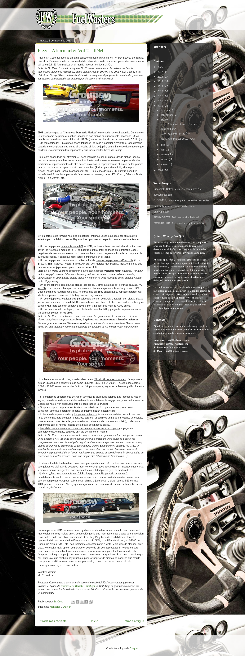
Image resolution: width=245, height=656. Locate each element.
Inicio (94, 621)
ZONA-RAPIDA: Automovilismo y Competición (179, 223)
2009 (161, 170)
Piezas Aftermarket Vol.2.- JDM (177, 138)
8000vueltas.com (163, 194)
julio (163, 144)
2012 (161, 96)
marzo (164, 154)
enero (164, 164)
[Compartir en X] (82, 602)
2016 (161, 76)
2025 (161, 66)
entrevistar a (78, 586)
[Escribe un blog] (77, 602)
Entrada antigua (133, 621)
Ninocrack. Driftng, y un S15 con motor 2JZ (178, 189)
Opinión (67, 606)
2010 (161, 105)
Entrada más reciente (52, 621)
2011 (161, 101)
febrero (165, 159)
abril (163, 149)
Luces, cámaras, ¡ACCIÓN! (175, 133)
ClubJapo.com (161, 211)
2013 (161, 91)
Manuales (55, 606)
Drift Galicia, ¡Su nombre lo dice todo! (174, 206)
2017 (161, 71)
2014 (161, 86)
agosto (165, 119)
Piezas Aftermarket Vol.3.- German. (179, 124)
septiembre (167, 114)
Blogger (134, 648)
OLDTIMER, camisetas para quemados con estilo (181, 200)
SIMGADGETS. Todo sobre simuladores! (176, 217)
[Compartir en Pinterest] (91, 602)
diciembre (166, 110)
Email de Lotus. (168, 128)
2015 (161, 81)
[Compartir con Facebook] (86, 602)
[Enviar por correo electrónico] (73, 602)
